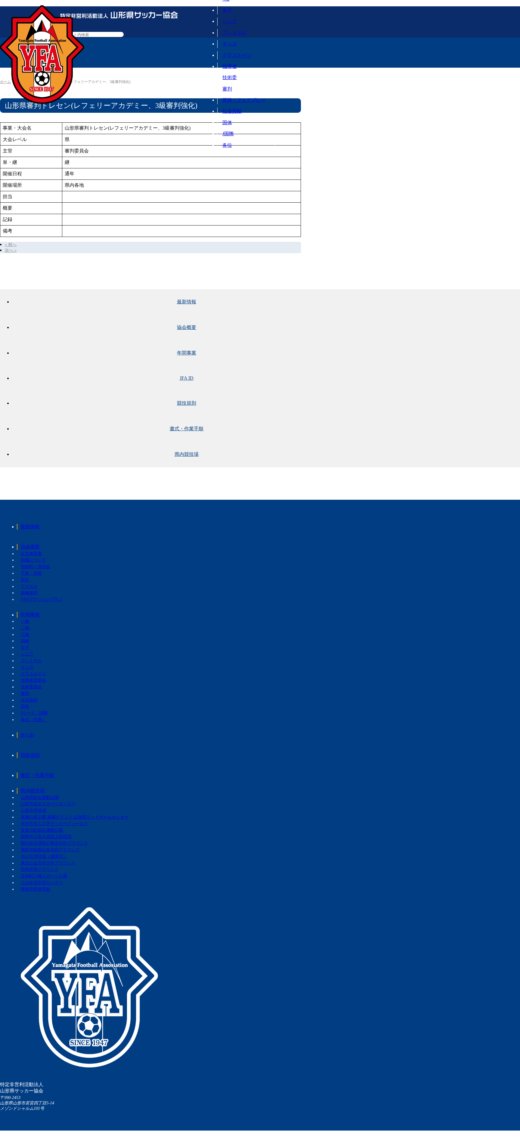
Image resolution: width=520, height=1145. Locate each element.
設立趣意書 (31, 553)
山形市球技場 (33, 810)
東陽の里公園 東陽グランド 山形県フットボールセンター (74, 817)
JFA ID (186, 378)
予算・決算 (31, 573)
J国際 (228, 133)
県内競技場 (187, 454)
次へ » (11, 250)
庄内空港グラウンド (40, 869)
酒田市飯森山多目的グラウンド (50, 850)
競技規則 (186, 403)
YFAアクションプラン (42, 599)
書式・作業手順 (186, 428)
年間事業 (186, 352)
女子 (227, 10)
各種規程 (29, 593)
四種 (25, 641)
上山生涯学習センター (42, 882)
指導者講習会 (33, 680)
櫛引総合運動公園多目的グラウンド (54, 843)
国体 (227, 122)
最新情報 (186, 301)
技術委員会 (31, 687)
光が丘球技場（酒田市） (44, 856)
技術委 (229, 77)
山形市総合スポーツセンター (48, 804)
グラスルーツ (236, 55)
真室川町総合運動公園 (42, 830)
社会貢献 (232, 111)
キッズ (229, 43)
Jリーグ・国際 (34, 713)
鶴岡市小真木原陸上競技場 (46, 836)
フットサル (234, 32)
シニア (229, 21)
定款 (25, 580)
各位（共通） (33, 719)
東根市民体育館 (35, 889)
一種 (25, 621)
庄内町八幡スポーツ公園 (44, 876)
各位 (227, 145)
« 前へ (11, 244)
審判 (227, 88)
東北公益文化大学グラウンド (48, 863)
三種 (25, 634)
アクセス (29, 586)
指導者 (229, 66)
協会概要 (186, 327)
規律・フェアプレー (244, 100)
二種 (25, 628)
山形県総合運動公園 (40, 797)
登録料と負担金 (35, 566)
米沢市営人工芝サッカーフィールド (54, 823)
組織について (33, 560)
